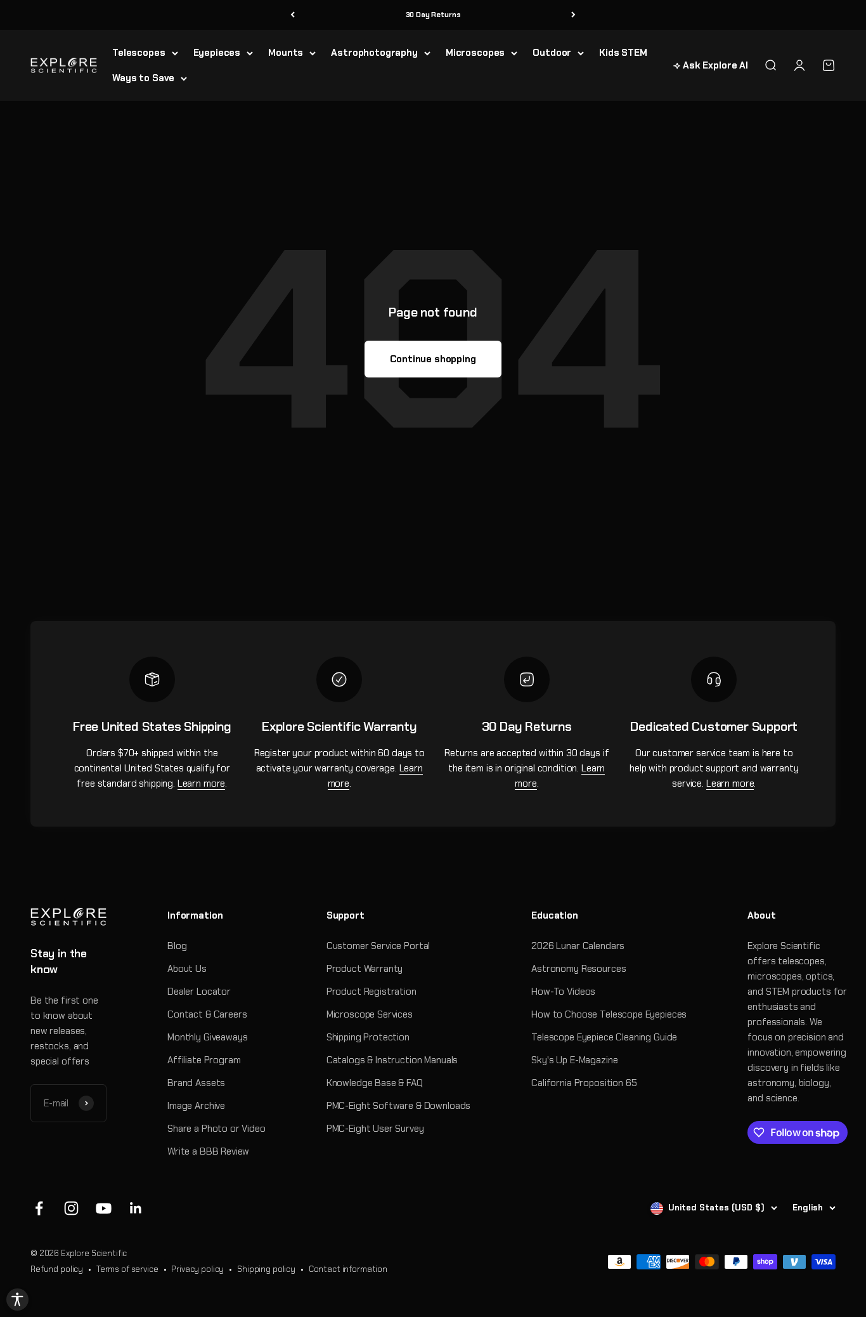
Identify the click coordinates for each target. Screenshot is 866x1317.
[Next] (573, 15)
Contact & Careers (207, 1014)
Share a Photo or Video (216, 1128)
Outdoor (552, 52)
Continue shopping (432, 359)
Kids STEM (623, 52)
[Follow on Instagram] (71, 1208)
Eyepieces (217, 52)
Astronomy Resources (578, 968)
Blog (176, 946)
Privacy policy (197, 1269)
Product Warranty (364, 968)
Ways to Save (143, 78)
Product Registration (371, 991)
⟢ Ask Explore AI (710, 65)
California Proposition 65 (584, 1083)
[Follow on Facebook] (39, 1208)
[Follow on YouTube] (103, 1208)
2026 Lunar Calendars (577, 946)
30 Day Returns (433, 14)
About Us (187, 968)
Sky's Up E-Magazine (574, 1060)
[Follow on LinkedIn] (136, 1208)
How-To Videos (563, 991)
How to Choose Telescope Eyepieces (609, 1014)
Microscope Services (369, 1014)
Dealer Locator (199, 991)
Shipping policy (266, 1269)
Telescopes (138, 52)
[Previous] (292, 15)
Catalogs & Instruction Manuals (392, 1060)
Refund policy (56, 1269)
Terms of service (127, 1269)
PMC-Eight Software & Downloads (398, 1105)
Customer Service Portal (378, 946)
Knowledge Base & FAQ (374, 1083)
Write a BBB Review (208, 1151)
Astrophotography (374, 52)
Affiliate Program (203, 1060)
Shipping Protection (368, 1037)
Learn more (202, 783)
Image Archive (196, 1105)
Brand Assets (196, 1083)
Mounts (285, 52)
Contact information (348, 1269)
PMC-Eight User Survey (375, 1128)
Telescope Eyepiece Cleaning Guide (604, 1037)
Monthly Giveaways (207, 1037)
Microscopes (475, 52)
